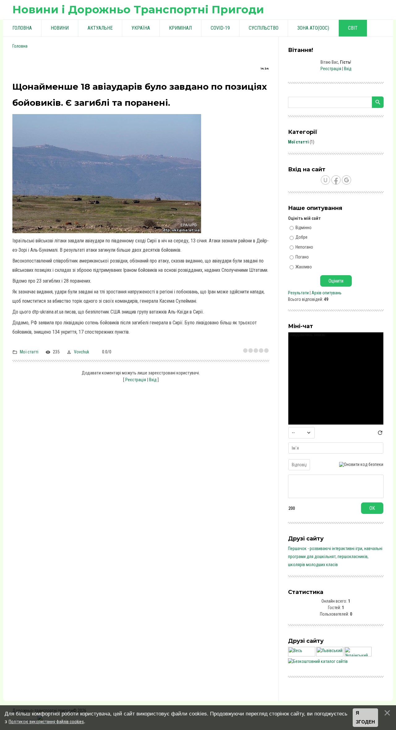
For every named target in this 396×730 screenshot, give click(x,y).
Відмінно (303, 227)
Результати (298, 292)
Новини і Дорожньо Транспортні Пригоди (138, 9)
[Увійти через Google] (346, 180)
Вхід (153, 379)
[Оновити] (380, 434)
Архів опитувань (327, 292)
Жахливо (303, 266)
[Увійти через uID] (325, 180)
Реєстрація (135, 379)
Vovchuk (81, 351)
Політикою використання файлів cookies (46, 721)
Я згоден (365, 718)
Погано (302, 256)
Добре (301, 237)
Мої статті (29, 351)
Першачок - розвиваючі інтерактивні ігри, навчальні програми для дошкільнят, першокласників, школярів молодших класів (335, 556)
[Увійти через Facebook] (336, 180)
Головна (20, 46)
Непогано (304, 247)
